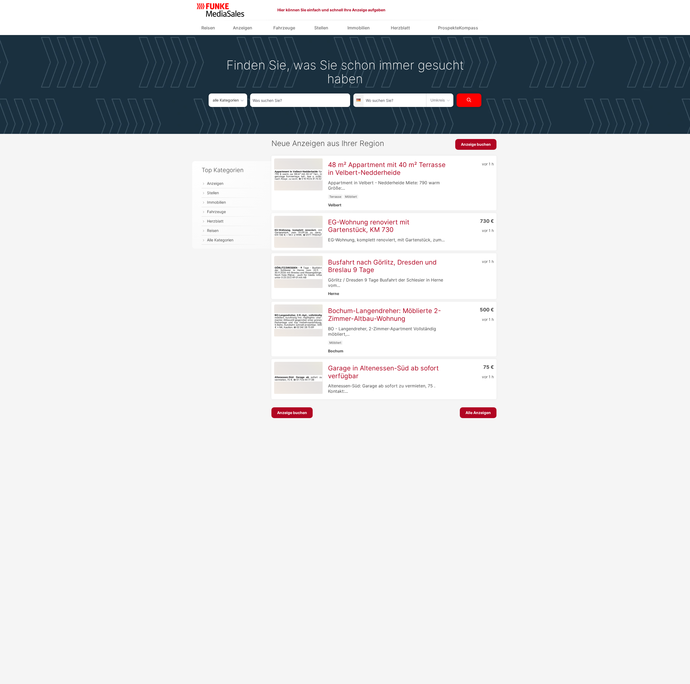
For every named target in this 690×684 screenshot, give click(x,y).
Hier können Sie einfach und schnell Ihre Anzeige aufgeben (331, 10)
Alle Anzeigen (478, 412)
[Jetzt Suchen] (469, 100)
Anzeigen (242, 27)
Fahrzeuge (284, 27)
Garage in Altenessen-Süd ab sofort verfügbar (383, 372)
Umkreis (437, 100)
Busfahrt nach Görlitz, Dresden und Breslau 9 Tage (382, 266)
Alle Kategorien (220, 240)
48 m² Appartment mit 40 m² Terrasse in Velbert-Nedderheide (387, 168)
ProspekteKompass (458, 27)
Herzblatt (400, 27)
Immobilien (358, 27)
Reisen (208, 27)
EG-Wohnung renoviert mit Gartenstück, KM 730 (368, 226)
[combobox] (300, 100)
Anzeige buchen (476, 144)
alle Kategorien (226, 100)
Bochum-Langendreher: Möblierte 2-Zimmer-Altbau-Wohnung (384, 314)
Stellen (321, 27)
